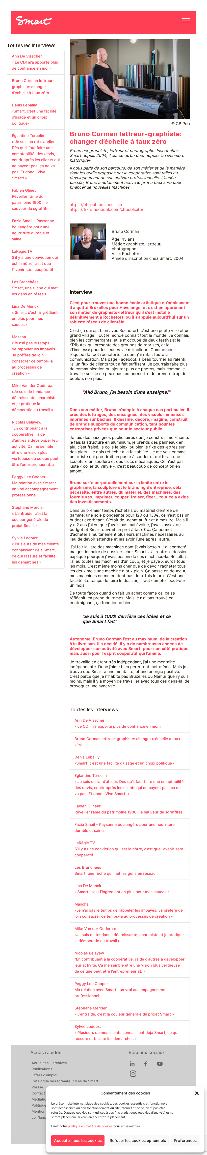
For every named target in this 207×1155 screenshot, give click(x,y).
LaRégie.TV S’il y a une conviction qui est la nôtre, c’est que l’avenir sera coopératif (35, 260)
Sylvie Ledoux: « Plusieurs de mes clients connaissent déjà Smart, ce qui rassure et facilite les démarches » (35, 550)
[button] (196, 1093)
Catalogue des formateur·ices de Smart (65, 1081)
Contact (38, 1093)
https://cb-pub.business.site (96, 204)
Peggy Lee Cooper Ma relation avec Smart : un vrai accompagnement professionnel (35, 486)
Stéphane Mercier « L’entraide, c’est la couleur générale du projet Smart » (30, 516)
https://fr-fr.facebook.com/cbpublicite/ (106, 209)
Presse (37, 1087)
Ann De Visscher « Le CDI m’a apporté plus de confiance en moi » (35, 62)
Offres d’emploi (44, 1075)
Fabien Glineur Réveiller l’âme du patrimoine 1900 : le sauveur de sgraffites (31, 199)
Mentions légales (46, 1112)
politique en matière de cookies (90, 1126)
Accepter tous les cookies (78, 1140)
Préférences (185, 1140)
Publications (42, 1069)
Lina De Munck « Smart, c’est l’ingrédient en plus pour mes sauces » (35, 315)
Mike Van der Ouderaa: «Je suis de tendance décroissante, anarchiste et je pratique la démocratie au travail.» (34, 397)
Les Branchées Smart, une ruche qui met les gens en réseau (35, 288)
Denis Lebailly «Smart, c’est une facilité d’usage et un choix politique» (34, 114)
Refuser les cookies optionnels (138, 1140)
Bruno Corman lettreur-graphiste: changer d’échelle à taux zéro (33, 86)
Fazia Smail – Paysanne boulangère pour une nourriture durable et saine (33, 230)
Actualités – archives (49, 1063)
